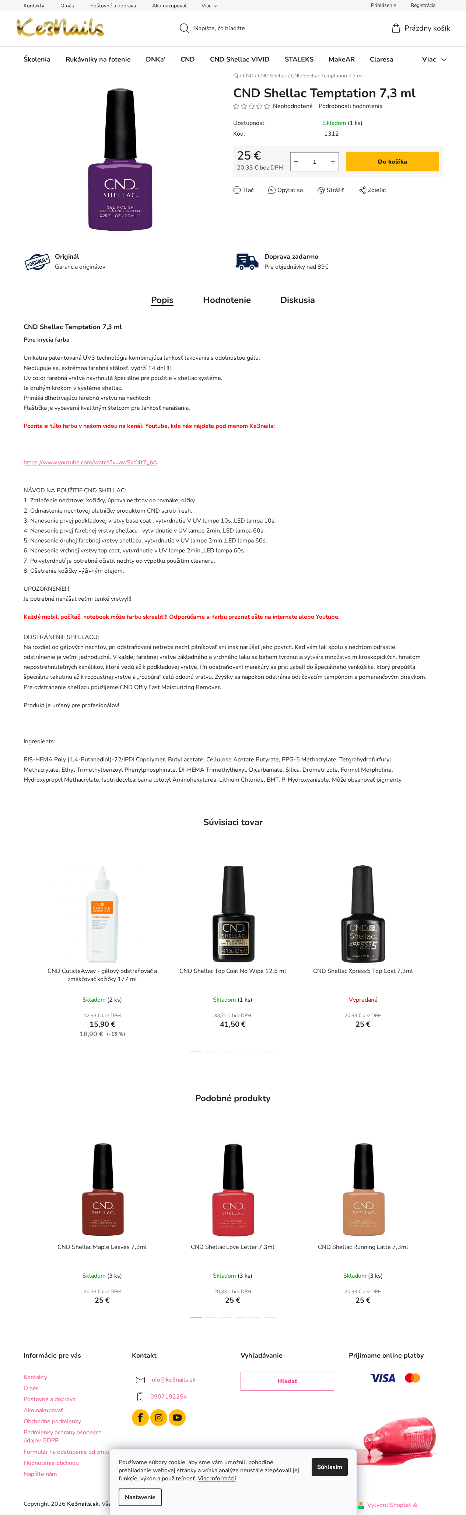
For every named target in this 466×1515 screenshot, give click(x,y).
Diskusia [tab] (297, 300)
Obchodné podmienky (52, 1421)
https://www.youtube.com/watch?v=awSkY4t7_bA (90, 462)
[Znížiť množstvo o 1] (296, 162)
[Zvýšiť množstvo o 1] (333, 162)
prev (29, 956)
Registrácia (423, 5)
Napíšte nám (40, 1474)
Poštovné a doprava (113, 5)
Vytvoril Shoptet (389, 1505)
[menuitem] (37, 59)
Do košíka (392, 162)
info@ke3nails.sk (173, 1379)
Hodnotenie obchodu (51, 1463)
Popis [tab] (162, 300)
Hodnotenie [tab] (227, 300)
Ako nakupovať (169, 5)
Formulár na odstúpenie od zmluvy (69, 1452)
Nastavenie (140, 1497)
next (437, 956)
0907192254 (168, 1396)
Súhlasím (329, 1467)
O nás (67, 5)
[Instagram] (158, 1417)
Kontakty (34, 5)
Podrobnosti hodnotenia (350, 106)
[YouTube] (177, 1417)
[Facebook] (140, 1417)
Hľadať (287, 1381)
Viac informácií (217, 1478)
